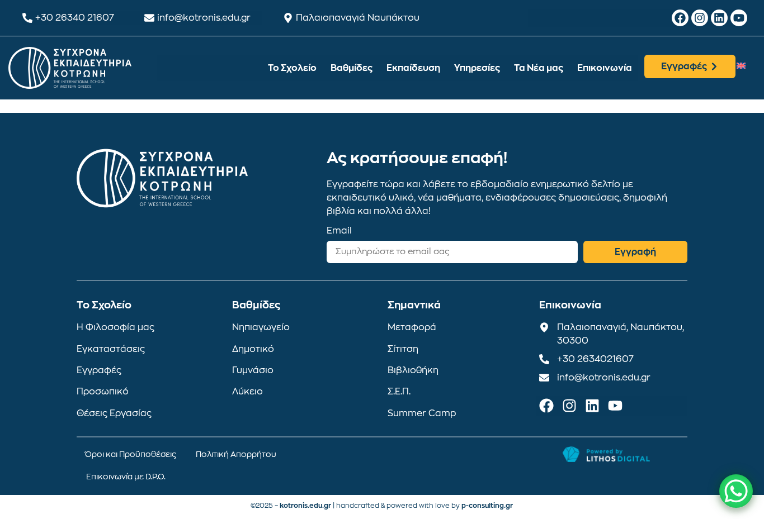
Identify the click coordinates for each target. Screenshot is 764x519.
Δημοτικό (253, 349)
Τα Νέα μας (538, 68)
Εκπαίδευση (413, 68)
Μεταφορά (412, 327)
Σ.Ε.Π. (399, 391)
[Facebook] (680, 17)
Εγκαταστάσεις (111, 349)
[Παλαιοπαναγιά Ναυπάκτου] (288, 18)
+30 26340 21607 (74, 17)
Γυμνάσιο (252, 370)
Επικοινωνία (604, 68)
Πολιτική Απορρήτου (236, 454)
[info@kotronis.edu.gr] (149, 18)
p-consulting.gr (487, 505)
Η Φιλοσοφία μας (115, 327)
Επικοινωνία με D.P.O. (126, 476)
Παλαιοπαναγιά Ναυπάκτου (357, 17)
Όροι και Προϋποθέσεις (130, 454)
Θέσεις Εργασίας (114, 413)
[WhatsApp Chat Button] (736, 491)
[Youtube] (738, 17)
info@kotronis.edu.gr (204, 17)
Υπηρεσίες (477, 68)
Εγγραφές (99, 370)
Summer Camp (422, 413)
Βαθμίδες (351, 68)
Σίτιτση (403, 349)
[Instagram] (699, 17)
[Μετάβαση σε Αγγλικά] (741, 65)
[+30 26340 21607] (27, 18)
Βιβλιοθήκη (413, 370)
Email (339, 230)
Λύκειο (247, 391)
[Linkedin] (719, 17)
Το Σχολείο (292, 68)
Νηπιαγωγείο (261, 327)
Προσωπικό (103, 391)
